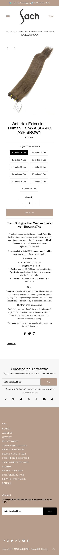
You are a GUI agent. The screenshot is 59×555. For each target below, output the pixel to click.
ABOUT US (7, 433)
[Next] (14, 48)
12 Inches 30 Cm (19, 153)
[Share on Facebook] (25, 334)
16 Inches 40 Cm (19, 160)
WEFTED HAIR (17, 32)
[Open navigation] (8, 16)
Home (7, 32)
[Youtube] (44, 399)
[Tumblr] (36, 399)
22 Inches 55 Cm (39, 167)
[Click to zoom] (51, 48)
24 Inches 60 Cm (19, 174)
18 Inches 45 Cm (39, 160)
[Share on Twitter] (29, 334)
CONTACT (7, 437)
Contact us (11, 344)
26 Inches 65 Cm (39, 174)
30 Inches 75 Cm (39, 181)
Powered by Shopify (39, 549)
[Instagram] (13, 399)
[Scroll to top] (53, 549)
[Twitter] (21, 399)
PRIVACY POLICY (10, 441)
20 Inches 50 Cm (19, 167)
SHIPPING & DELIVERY (13, 450)
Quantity (29, 197)
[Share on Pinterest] (34, 334)
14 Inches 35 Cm (39, 153)
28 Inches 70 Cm (19, 181)
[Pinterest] (28, 399)
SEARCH (6, 429)
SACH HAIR (23, 549)
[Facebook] (6, 399)
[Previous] (7, 48)
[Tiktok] (52, 399)
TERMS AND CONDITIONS (14, 445)
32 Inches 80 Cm (29, 189)
